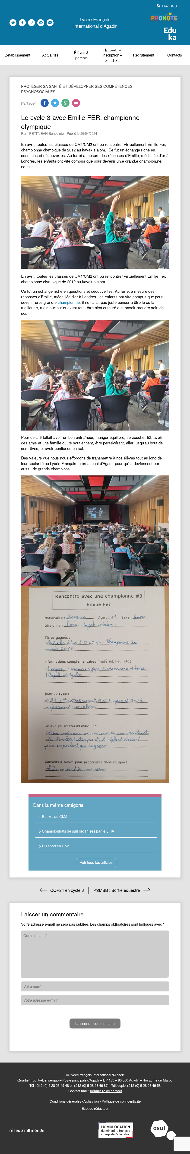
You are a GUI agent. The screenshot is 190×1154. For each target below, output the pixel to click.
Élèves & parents (81, 55)
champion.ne (69, 302)
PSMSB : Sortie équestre (116, 890)
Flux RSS (169, 5)
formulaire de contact (106, 1090)
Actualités (50, 55)
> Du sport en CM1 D (56, 846)
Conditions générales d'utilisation (74, 1101)
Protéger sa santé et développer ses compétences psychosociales (77, 89)
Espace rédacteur (95, 1108)
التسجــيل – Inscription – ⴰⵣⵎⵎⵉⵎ (112, 55)
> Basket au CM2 (53, 816)
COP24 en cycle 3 (67, 890)
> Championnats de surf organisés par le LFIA (76, 831)
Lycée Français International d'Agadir (95, 22)
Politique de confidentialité (121, 1101)
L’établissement (17, 55)
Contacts (174, 55)
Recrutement (143, 55)
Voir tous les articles (96, 862)
